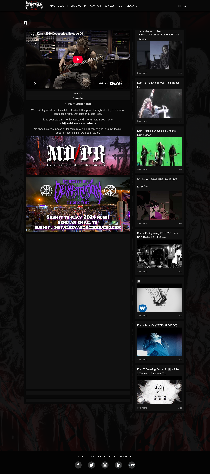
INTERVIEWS (74, 5)
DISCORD (131, 5)
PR (85, 5)
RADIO (51, 5)
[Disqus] (78, 274)
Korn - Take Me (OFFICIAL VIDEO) (157, 325)
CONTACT (95, 5)
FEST (121, 5)
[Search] (185, 6)
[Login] (179, 6)
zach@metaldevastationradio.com (77, 123)
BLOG (61, 5)
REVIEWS (109, 5)
